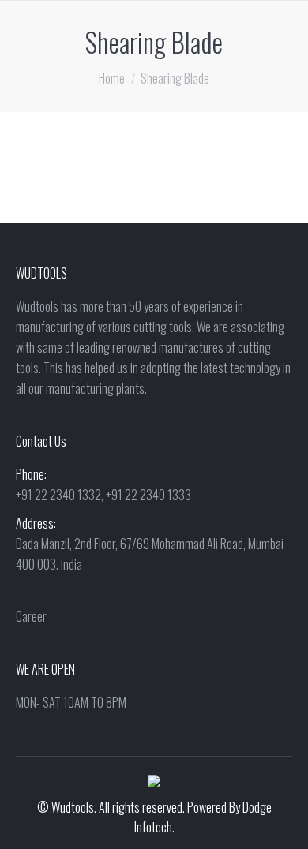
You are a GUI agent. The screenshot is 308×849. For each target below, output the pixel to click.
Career (31, 616)
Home (112, 78)
